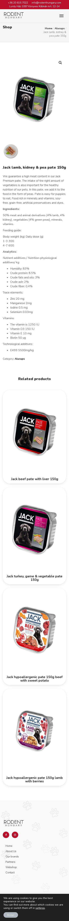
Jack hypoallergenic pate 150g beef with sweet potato (35, 678)
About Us (11, 851)
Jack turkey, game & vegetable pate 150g (34, 578)
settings (40, 908)
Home (48, 28)
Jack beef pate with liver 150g (34, 479)
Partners (10, 862)
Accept (10, 914)
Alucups (60, 28)
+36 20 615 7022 (18, 2)
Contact (10, 872)
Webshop (11, 867)
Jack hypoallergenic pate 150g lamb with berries (34, 779)
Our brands (12, 856)
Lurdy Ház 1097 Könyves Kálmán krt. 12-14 (34, 6)
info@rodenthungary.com (46, 2)
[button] (60, 62)
